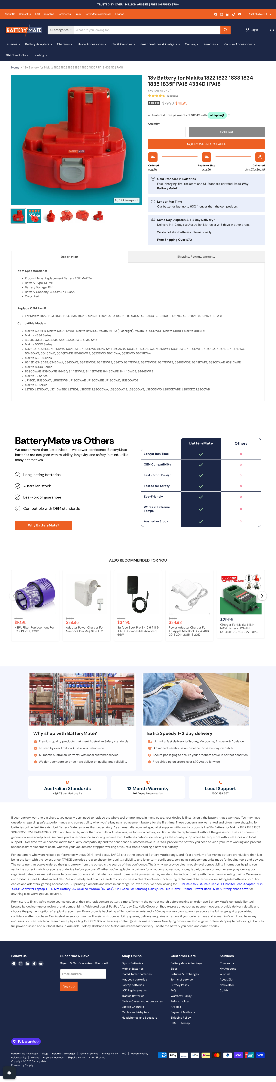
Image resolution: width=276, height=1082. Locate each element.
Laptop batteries (133, 985)
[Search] (225, 30)
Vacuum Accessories (238, 44)
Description (69, 257)
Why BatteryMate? (43, 525)
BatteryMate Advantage (98, 14)
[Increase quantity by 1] (181, 132)
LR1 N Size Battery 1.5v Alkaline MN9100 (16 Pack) (79, 889)
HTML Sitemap (180, 1023)
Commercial (64, 14)
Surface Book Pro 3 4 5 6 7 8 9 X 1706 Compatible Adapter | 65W (138, 631)
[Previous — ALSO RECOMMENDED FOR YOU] (13, 595)
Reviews (119, 14)
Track (78, 14)
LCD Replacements (134, 990)
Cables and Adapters (135, 1012)
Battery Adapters (37, 44)
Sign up (69, 986)
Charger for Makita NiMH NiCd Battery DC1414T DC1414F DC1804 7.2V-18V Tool (238, 628)
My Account (228, 969)
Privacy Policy (180, 985)
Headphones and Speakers (139, 1018)
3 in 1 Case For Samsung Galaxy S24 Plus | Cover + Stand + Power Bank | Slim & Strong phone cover (182, 889)
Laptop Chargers (133, 1007)
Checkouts (227, 963)
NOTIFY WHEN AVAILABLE (206, 144)
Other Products (15, 55)
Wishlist (225, 974)
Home (15, 67)
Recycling (49, 14)
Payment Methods (183, 1012)
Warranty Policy (181, 996)
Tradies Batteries (133, 996)
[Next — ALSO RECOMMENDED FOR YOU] (262, 595)
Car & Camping (122, 44)
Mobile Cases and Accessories (142, 1001)
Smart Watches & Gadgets (159, 44)
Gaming (190, 44)
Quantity (154, 123)
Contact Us (25, 14)
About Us (10, 14)
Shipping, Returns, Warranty (196, 257)
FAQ (37, 14)
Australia (258, 14)
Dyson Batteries (132, 963)
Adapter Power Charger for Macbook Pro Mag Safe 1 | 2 (85, 629)
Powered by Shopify (22, 1065)
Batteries (11, 44)
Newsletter (227, 985)
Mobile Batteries (133, 969)
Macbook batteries (134, 979)
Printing (39, 55)
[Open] (9, 1072)
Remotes (210, 44)
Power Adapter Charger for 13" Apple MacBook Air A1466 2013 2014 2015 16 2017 (189, 631)
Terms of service (182, 979)
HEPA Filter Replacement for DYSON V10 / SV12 (34, 629)
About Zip (226, 979)
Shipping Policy (181, 1018)
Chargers (63, 44)
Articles (176, 1007)
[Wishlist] (2, 1078)
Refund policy (180, 1001)
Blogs (174, 969)
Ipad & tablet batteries (137, 974)
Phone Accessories (91, 44)
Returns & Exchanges (185, 974)
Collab (224, 990)
